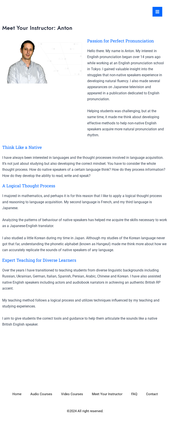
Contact (152, 394)
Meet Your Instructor (107, 394)
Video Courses (72, 394)
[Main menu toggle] (157, 12)
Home (16, 394)
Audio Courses (41, 394)
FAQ (134, 394)
